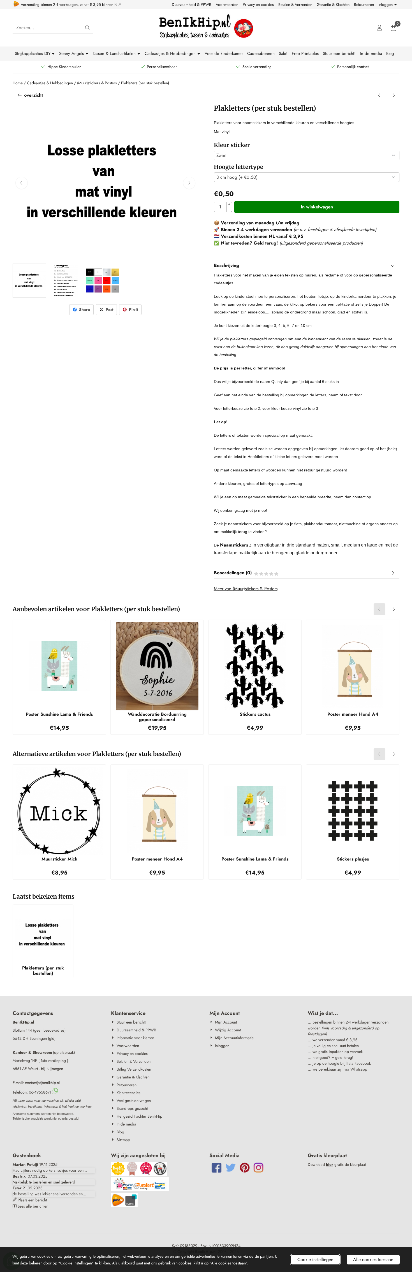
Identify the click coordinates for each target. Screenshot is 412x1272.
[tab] (306, 265)
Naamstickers (234, 545)
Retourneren (364, 4)
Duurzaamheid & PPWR (191, 4)
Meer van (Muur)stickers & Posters (245, 588)
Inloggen (385, 4)
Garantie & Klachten (333, 4)
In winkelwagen (317, 207)
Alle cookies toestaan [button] (373, 1259)
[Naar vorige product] (379, 95)
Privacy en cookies (258, 4)
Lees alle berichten (33, 1206)
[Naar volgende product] (393, 95)
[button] (379, 28)
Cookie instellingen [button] (315, 1259)
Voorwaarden (227, 4)
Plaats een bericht (32, 1200)
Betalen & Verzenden (295, 4)
